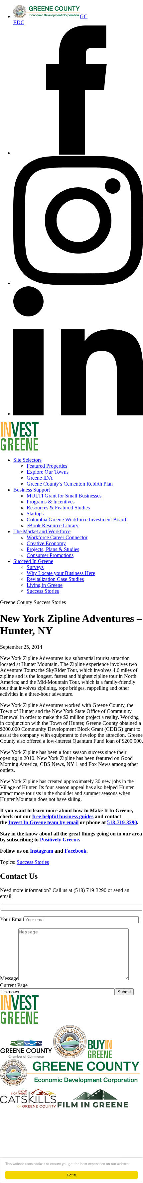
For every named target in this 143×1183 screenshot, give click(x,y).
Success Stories (43, 591)
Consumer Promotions (50, 555)
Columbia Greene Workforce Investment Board (76, 519)
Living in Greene (45, 585)
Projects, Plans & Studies (53, 549)
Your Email (12, 919)
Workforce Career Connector (57, 537)
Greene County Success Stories (33, 602)
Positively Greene (59, 839)
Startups (35, 513)
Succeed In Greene (33, 561)
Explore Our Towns (48, 472)
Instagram (41, 851)
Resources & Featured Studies (58, 507)
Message (9, 978)
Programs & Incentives (50, 501)
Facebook (75, 851)
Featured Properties (47, 466)
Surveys (35, 567)
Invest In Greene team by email (43, 822)
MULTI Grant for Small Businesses (64, 495)
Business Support (31, 490)
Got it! (71, 1174)
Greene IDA (40, 478)
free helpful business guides (62, 816)
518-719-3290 (122, 822)
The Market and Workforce (42, 531)
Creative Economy (46, 543)
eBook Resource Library (52, 525)
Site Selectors (27, 460)
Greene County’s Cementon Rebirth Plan (70, 484)
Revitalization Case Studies (55, 579)
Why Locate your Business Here (61, 573)
